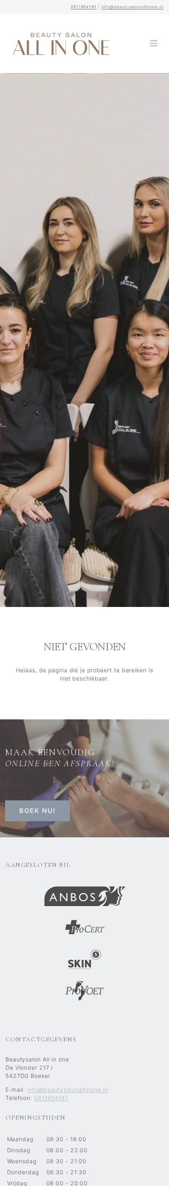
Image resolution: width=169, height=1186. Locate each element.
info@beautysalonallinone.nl (132, 6)
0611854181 (84, 6)
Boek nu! (37, 811)
